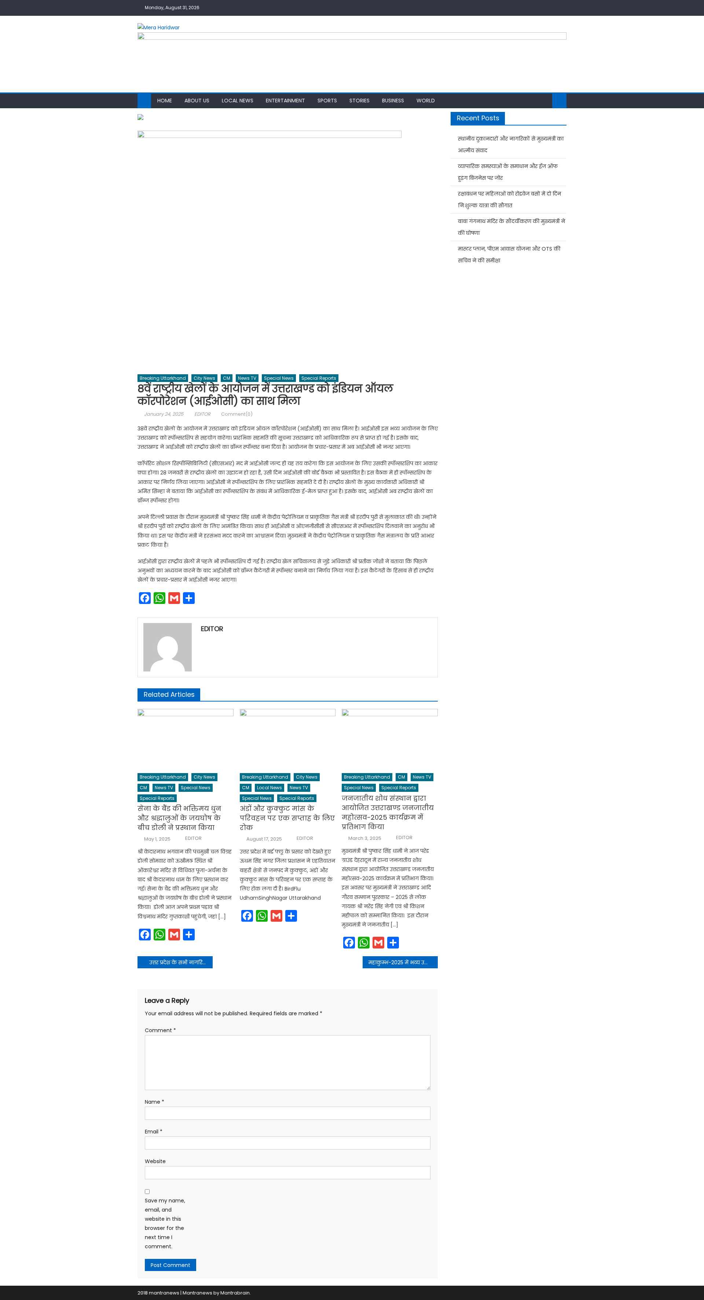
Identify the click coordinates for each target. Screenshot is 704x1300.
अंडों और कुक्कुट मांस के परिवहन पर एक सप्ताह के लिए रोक (287, 818)
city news (204, 378)
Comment (160, 1030)
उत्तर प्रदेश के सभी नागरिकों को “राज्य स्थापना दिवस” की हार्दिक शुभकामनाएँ (181, 962)
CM (226, 378)
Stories (359, 100)
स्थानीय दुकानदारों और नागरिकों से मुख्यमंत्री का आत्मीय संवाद (511, 144)
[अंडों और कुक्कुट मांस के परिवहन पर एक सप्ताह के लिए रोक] (288, 739)
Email (153, 1131)
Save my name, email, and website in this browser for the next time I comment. (165, 1223)
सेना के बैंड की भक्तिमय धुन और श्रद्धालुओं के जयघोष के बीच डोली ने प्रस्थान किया (179, 818)
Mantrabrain (235, 1292)
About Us (196, 100)
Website (155, 1161)
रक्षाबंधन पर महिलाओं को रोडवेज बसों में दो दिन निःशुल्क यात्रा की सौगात (509, 199)
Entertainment (285, 100)
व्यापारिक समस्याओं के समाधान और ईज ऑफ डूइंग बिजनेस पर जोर (508, 172)
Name (154, 1102)
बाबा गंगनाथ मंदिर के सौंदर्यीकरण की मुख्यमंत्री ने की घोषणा (511, 227)
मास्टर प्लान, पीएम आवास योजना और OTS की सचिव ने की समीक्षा (509, 254)
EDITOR (202, 414)
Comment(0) (237, 414)
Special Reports (318, 378)
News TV (247, 378)
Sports (327, 100)
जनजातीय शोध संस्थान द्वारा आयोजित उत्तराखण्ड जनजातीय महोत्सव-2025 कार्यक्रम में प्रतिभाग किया (388, 812)
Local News (237, 100)
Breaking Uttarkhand (163, 378)
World (426, 100)
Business (393, 100)
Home (164, 100)
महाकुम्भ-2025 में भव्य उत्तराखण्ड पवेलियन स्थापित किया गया (403, 962)
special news (279, 378)
